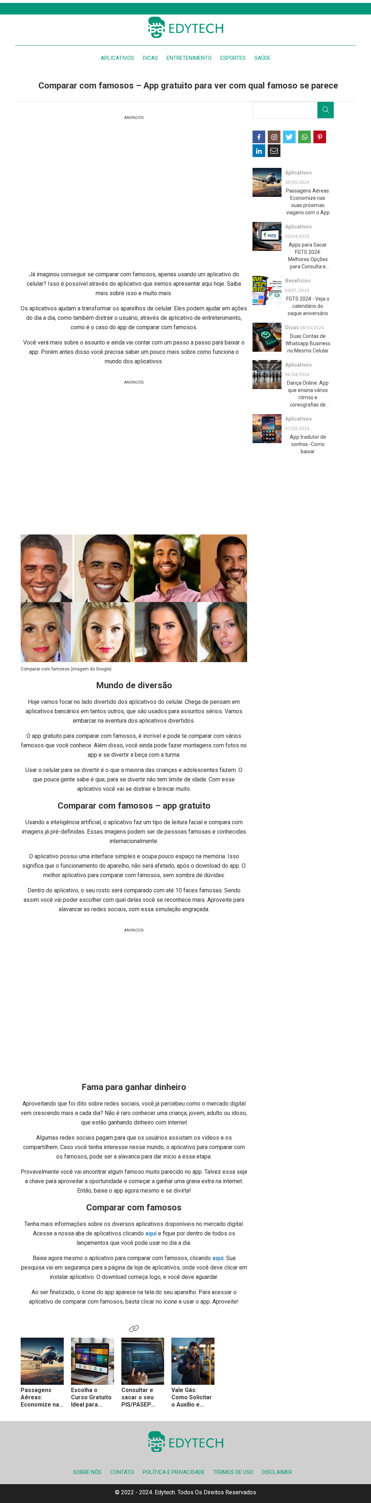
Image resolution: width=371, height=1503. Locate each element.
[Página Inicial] (185, 27)
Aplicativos (117, 58)
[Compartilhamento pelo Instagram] (274, 137)
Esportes (233, 58)
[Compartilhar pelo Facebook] (259, 137)
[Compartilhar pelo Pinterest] (319, 137)
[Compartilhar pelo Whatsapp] (304, 137)
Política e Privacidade (174, 1472)
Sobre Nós (87, 1472)
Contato (122, 1472)
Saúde (262, 58)
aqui (151, 1233)
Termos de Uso (233, 1472)
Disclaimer (277, 1472)
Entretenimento (189, 58)
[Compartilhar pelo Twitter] (289, 137)
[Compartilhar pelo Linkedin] (259, 150)
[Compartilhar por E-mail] (274, 150)
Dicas (150, 58)
